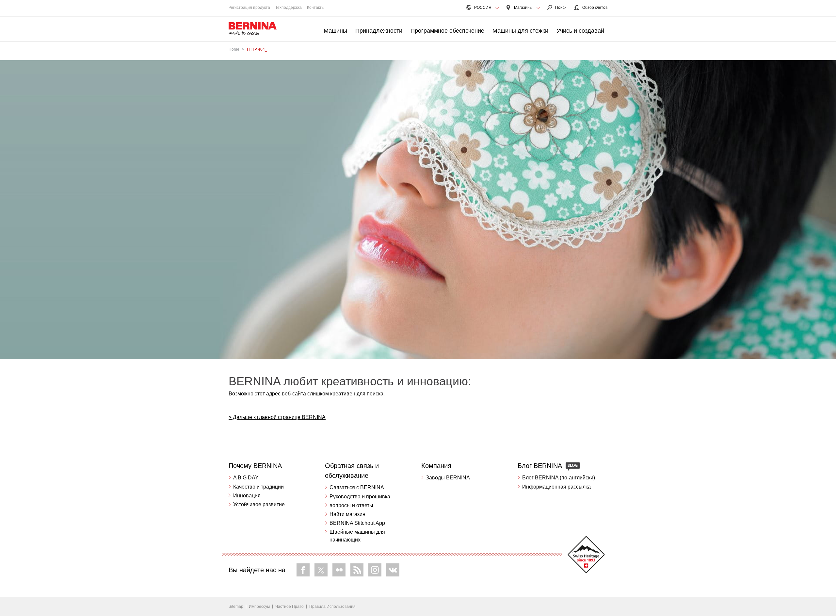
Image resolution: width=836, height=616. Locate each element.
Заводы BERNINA (448, 477)
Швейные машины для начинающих (357, 535)
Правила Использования (332, 606)
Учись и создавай (580, 30)
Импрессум (259, 606)
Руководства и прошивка (360, 496)
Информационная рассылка (556, 487)
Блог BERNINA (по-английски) (558, 477)
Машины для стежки (520, 30)
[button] (497, 8)
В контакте (392, 569)
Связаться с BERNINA (357, 487)
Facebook (303, 569)
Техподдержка (288, 7)
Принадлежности (378, 30)
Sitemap (236, 606)
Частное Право (289, 606)
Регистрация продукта (249, 7)
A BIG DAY (246, 477)
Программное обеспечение (447, 30)
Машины (335, 30)
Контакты (316, 7)
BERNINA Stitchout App (357, 523)
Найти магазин (347, 514)
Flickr (339, 569)
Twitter (321, 569)
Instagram (374, 569)
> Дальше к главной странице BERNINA (277, 417)
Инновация (247, 495)
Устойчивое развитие (259, 504)
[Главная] (253, 28)
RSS (356, 569)
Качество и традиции (258, 487)
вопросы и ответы (351, 505)
